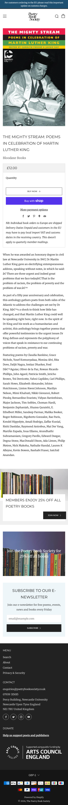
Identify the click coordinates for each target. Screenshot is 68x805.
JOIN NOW (53, 515)
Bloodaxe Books (14, 158)
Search (7, 657)
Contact (7, 667)
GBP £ (32, 775)
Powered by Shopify (34, 797)
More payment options (34, 209)
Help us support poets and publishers (26, 735)
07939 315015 (10, 694)
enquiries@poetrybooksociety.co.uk (24, 689)
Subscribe (32, 628)
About (6, 662)
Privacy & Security (14, 672)
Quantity (11, 177)
